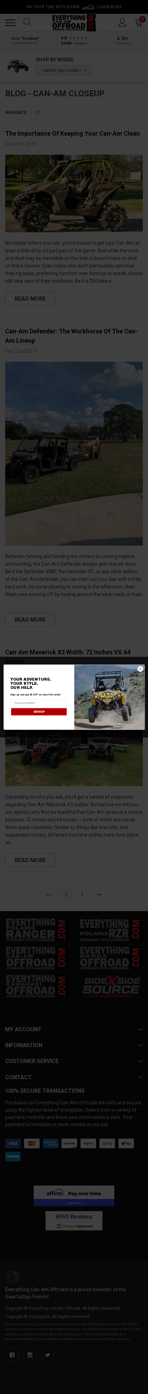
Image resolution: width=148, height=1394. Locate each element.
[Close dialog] (140, 669)
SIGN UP (38, 711)
